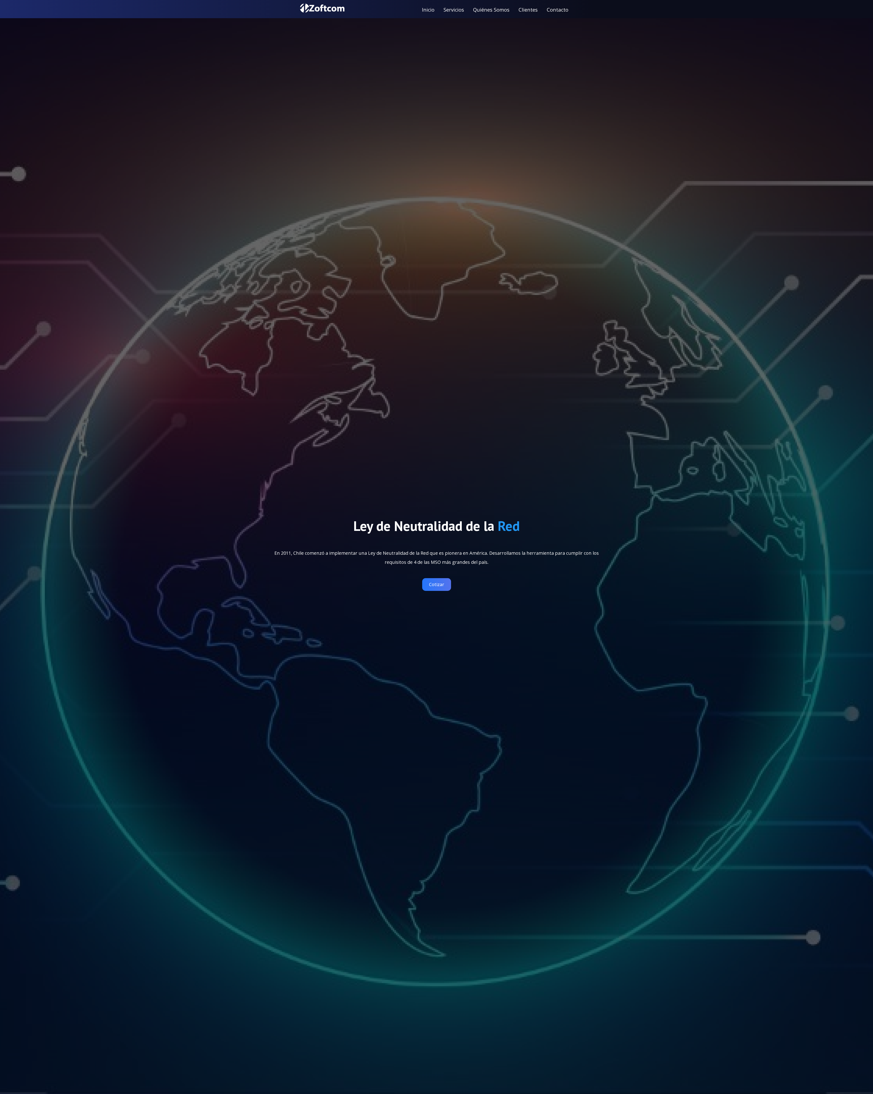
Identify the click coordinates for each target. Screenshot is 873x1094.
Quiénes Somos (491, 9)
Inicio (428, 9)
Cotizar (436, 584)
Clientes (528, 9)
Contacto (557, 9)
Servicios (454, 9)
